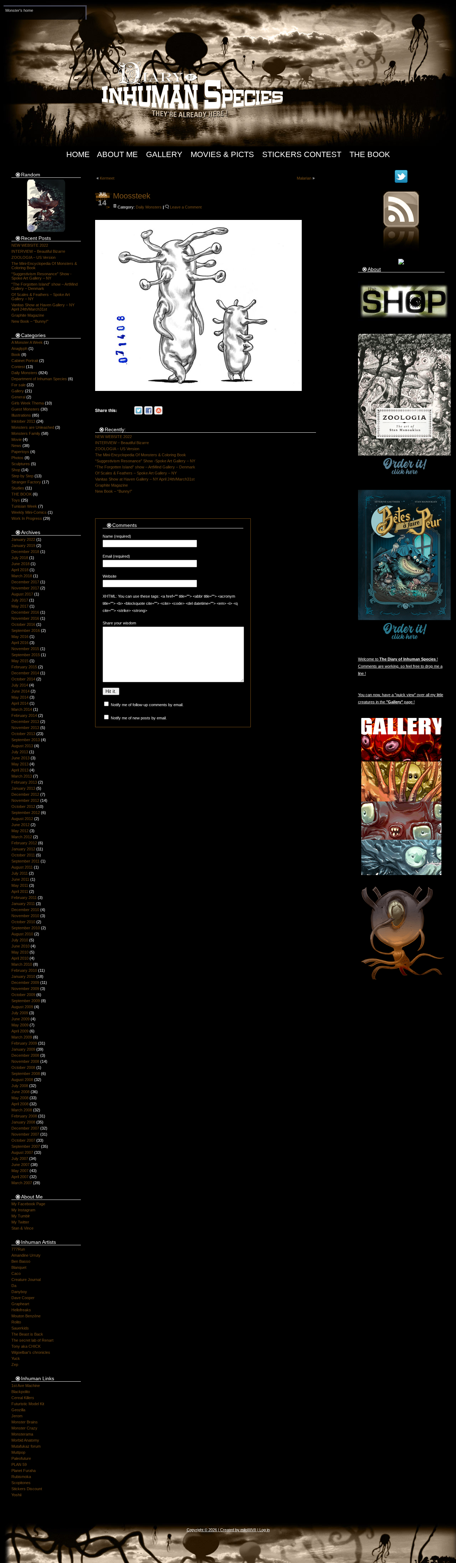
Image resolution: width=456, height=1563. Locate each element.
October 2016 (23, 624)
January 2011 (23, 903)
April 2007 (19, 1177)
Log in (264, 1530)
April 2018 (19, 570)
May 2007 (19, 1171)
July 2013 (19, 752)
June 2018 (20, 564)
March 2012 (21, 837)
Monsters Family (25, 433)
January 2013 (23, 788)
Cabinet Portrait (24, 360)
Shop (15, 470)
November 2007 (25, 1134)
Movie (16, 439)
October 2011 (23, 855)
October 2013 (23, 734)
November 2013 (25, 727)
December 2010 (25, 910)
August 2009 (22, 1007)
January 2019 (23, 545)
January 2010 (23, 976)
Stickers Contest (301, 154)
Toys (15, 500)
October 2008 (23, 1067)
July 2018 (19, 558)
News (16, 445)
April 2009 (19, 1031)
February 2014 (24, 715)
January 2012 (23, 849)
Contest (18, 367)
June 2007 (20, 1164)
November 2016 (25, 618)
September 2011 (25, 861)
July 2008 (19, 1086)
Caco (16, 1273)
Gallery (164, 154)
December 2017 (25, 582)
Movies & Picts (222, 154)
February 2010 (24, 970)
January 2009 (23, 1049)
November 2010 (25, 916)
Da (13, 1285)
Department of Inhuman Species (39, 379)
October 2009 (23, 994)
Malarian (304, 178)
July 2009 (19, 1013)
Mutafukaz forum (26, 1446)
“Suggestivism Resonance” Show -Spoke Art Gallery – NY (41, 276)
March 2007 (21, 1183)
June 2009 (20, 1019)
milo (243, 1530)
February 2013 (24, 782)
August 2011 (22, 867)
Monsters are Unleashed (32, 427)
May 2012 (19, 831)
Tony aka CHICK (26, 1346)
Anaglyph (19, 348)
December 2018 (25, 551)
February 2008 (24, 1116)
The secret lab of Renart (32, 1340)
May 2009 (19, 1025)
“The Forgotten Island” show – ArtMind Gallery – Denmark (145, 467)
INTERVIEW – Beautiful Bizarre (38, 251)
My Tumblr (20, 1216)
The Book (369, 154)
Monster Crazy (24, 1428)
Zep (14, 1364)
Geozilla (18, 1410)
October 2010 (23, 922)
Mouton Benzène (26, 1316)
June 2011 (20, 879)
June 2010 (20, 946)
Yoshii (16, 1495)
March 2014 (21, 709)
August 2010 (22, 934)
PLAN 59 (19, 1464)
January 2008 (23, 1122)
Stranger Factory (26, 482)
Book (15, 354)
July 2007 (19, 1158)
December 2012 (25, 794)
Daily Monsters (24, 373)
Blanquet (18, 1267)
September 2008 (25, 1073)
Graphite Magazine (27, 315)
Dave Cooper (23, 1298)
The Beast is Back (27, 1334)
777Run (18, 1249)
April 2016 (19, 642)
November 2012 (25, 800)
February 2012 (24, 843)
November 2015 (25, 649)
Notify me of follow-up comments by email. (147, 705)
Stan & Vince (22, 1228)
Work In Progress (26, 518)
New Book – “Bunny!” (29, 321)
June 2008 (20, 1092)
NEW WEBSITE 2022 (29, 245)
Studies (17, 488)
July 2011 (19, 873)
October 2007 (23, 1140)
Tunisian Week (24, 506)
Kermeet (107, 178)
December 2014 (25, 673)
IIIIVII (251, 1530)
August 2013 (22, 746)
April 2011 (19, 891)
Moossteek (131, 195)
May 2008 (19, 1098)
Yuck (15, 1358)
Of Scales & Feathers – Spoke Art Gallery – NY (136, 473)
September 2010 (25, 928)
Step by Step (22, 476)
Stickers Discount (26, 1489)
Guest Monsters (25, 409)
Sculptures (20, 464)
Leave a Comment (186, 207)
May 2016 (19, 636)
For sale (18, 385)
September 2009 (25, 1001)
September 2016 (25, 630)
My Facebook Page (28, 1204)
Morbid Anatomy (25, 1440)
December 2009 (25, 982)
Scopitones (21, 1483)
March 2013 (21, 776)
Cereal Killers (22, 1398)
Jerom (16, 1416)
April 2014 (19, 703)
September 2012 (25, 812)
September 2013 (25, 740)
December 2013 (25, 721)
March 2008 (21, 1110)
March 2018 (21, 576)
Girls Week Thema (27, 403)
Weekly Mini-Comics (29, 512)
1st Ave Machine (25, 1385)
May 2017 (19, 606)
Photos (17, 458)
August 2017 (22, 594)
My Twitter (20, 1222)
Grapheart (20, 1304)
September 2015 (25, 655)
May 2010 (19, 952)
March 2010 (21, 964)
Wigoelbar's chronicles (30, 1352)
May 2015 (19, 661)
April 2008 (19, 1104)
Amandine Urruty (26, 1255)
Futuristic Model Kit (27, 1404)
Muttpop (18, 1452)
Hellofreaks (21, 1310)
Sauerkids (20, 1328)
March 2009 (21, 1037)
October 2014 (23, 679)
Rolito (16, 1322)
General (18, 397)
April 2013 (19, 770)
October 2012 (23, 806)
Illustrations (21, 415)
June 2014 (20, 691)
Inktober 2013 (23, 421)
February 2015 (24, 667)
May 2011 (19, 885)
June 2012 (20, 825)
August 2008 (22, 1079)
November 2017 (25, 588)
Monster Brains (24, 1422)
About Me (117, 154)
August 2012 (22, 818)
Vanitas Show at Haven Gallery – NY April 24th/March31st (42, 307)
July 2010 (19, 940)
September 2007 (25, 1146)
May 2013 (19, 764)
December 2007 (25, 1128)
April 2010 (19, 958)
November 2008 (25, 1061)
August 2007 (22, 1152)
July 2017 (19, 600)
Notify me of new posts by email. (139, 718)
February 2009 (24, 1043)
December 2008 (25, 1055)
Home (78, 154)
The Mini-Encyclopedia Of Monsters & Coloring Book (140, 455)
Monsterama (22, 1434)
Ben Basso (20, 1261)
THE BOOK (21, 494)
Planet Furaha (23, 1470)
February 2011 (24, 897)
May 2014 (19, 697)
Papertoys (20, 451)
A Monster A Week (27, 342)
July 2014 (19, 685)
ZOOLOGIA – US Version (33, 257)
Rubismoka (21, 1476)
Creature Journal (26, 1279)
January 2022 (23, 539)
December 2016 (25, 612)
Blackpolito (20, 1391)
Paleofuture (21, 1458)
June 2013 (20, 758)
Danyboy (19, 1292)
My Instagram (23, 1210)
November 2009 (25, 988)
